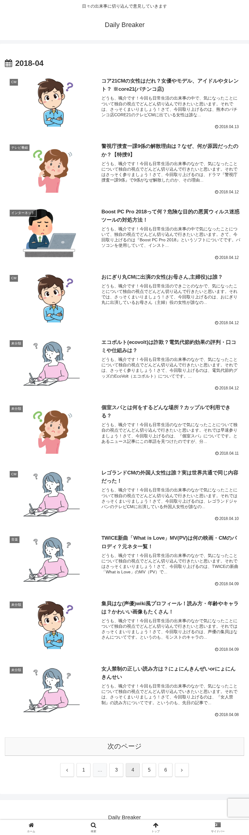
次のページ (124, 746)
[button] (230, 782)
